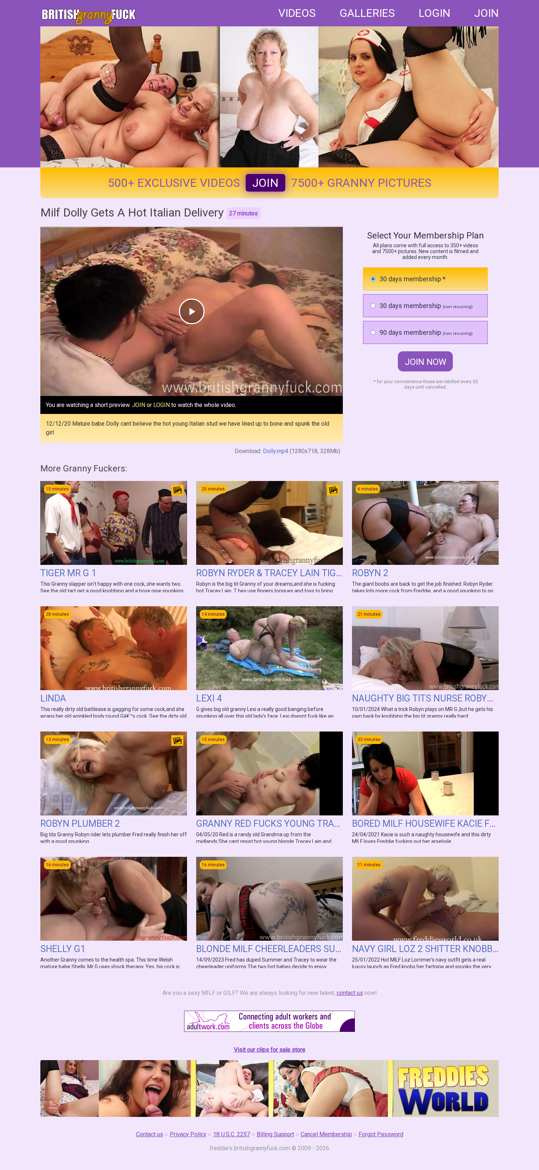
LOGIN (434, 13)
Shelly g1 (62, 949)
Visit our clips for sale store (269, 1049)
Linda (53, 698)
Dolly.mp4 (275, 451)
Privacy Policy (188, 1134)
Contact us (149, 1134)
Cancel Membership (326, 1134)
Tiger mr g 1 (68, 573)
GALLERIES (367, 13)
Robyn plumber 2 (80, 823)
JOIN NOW (425, 362)
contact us (350, 992)
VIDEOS (297, 13)
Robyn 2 (370, 573)
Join (265, 183)
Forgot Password (381, 1134)
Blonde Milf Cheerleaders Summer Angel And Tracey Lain (333, 949)
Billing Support (275, 1134)
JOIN (486, 13)
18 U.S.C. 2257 (231, 1134)
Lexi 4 (209, 698)
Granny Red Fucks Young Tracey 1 (277, 823)
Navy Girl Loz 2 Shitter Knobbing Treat (444, 949)
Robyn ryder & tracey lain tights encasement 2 (309, 573)
